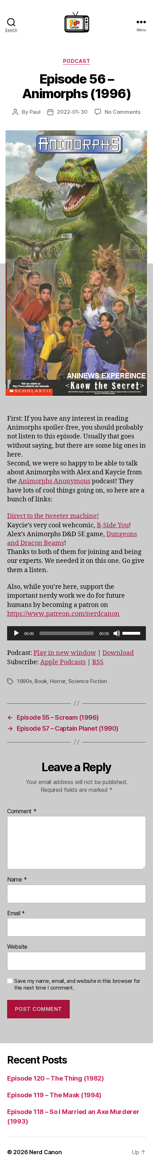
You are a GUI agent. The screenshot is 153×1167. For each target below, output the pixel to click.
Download (118, 653)
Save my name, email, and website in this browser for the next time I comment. (77, 984)
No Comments (123, 111)
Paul (35, 111)
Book (41, 681)
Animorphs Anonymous (54, 481)
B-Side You (113, 525)
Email (16, 913)
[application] (76, 633)
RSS (98, 662)
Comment (22, 811)
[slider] (132, 632)
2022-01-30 (72, 111)
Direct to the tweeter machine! (53, 516)
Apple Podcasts (63, 662)
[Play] (16, 633)
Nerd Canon (45, 1152)
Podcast (76, 61)
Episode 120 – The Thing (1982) (55, 1078)
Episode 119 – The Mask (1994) (54, 1095)
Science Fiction (87, 681)
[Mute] (116, 633)
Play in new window (64, 653)
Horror (57, 681)
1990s (24, 681)
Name (17, 879)
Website (17, 947)
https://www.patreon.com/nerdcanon (63, 614)
